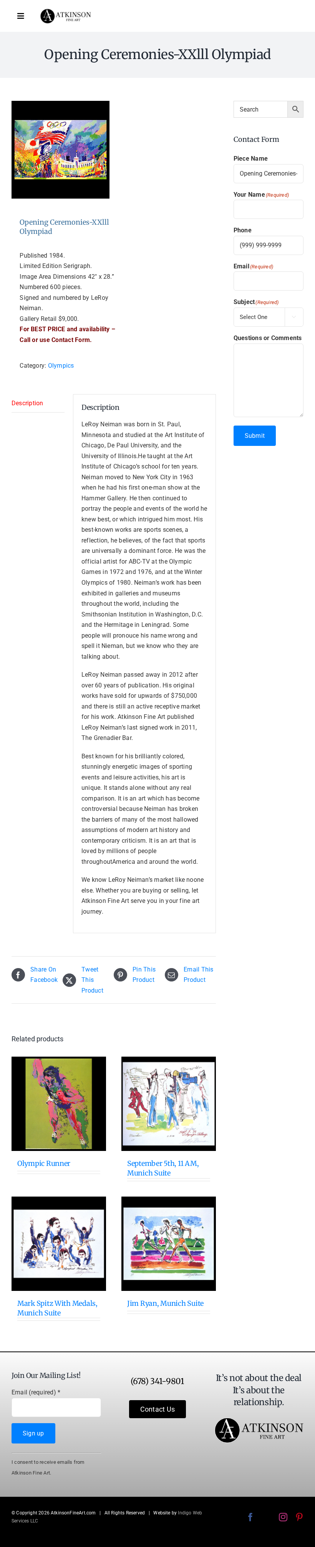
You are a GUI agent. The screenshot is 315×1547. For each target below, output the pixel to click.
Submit (255, 435)
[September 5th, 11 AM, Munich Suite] (168, 1104)
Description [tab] (27, 403)
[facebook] (250, 1517)
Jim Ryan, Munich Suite (165, 1303)
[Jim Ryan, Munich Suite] (168, 1244)
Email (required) (36, 1392)
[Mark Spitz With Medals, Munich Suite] (59, 1244)
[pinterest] (299, 1517)
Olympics (61, 365)
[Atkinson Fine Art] (65, 11)
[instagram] (283, 1517)
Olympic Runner (43, 1163)
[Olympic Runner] (59, 1104)
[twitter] (266, 1517)
